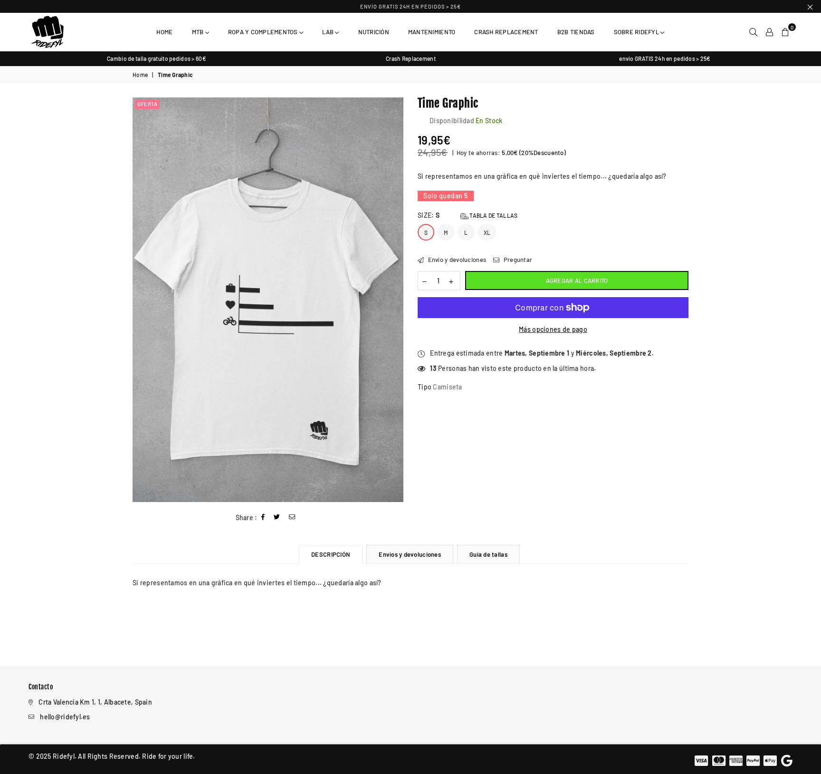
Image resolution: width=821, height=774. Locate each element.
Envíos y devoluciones (409, 554)
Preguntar (517, 259)
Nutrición (373, 32)
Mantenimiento (431, 32)
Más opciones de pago (553, 329)
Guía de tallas (488, 554)
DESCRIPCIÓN (330, 554)
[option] (156, 59)
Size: (467, 215)
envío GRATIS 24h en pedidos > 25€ (410, 6)
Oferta (147, 104)
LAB (328, 32)
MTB (198, 32)
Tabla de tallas (492, 215)
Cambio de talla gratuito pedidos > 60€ (156, 58)
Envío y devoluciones (456, 259)
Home (164, 32)
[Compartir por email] (292, 517)
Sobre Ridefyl (637, 32)
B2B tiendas (576, 32)
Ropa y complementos (263, 32)
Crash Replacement (506, 32)
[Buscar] (753, 32)
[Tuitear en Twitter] (277, 517)
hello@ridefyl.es (65, 717)
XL (487, 232)
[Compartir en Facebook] (263, 517)
